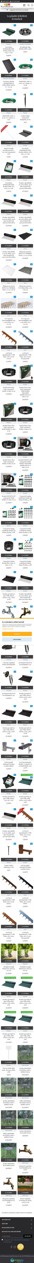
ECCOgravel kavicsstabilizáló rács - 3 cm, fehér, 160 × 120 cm (8, 321)
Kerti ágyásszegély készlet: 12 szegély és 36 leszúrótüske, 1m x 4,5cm (25, 765)
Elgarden (8, 964)
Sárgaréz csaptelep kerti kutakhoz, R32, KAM (8, 1200)
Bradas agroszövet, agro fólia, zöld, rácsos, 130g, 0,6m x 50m (25, 1036)
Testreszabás (17, 639)
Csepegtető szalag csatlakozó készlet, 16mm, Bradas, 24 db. (25, 563)
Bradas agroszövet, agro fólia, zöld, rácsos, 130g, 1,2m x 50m (25, 1002)
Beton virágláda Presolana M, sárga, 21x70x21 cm (25, 1200)
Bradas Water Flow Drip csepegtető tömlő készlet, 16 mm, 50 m (9, 428)
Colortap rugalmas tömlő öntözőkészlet (8, 663)
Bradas (9, 44)
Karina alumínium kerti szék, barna (25, 1132)
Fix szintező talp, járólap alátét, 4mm (25, 48)
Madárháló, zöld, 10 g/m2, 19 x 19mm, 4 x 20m (8, 117)
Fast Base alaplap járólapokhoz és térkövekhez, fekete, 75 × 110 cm (8, 84)
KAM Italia (25, 1163)
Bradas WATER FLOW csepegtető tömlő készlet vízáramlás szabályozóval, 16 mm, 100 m (25, 463)
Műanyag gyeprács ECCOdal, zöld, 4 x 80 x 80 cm (25, 288)
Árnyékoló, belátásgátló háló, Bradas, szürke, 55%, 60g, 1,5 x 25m (25, 151)
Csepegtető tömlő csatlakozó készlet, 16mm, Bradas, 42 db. (25, 530)
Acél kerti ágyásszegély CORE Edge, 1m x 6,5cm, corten (9, 355)
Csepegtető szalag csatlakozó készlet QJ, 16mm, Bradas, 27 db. (9, 530)
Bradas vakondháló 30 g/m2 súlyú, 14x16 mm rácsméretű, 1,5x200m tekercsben (8, 254)
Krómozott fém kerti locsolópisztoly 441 (25, 663)
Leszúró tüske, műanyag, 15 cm (9, 866)
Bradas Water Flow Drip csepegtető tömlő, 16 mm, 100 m (8, 461)
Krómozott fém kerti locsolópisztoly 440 (8, 694)
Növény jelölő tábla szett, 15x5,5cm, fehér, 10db (8, 1070)
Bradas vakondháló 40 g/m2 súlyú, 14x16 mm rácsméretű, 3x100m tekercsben (25, 185)
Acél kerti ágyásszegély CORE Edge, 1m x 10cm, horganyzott (25, 935)
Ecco (25, 249)
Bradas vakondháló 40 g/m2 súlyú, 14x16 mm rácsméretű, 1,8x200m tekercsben (25, 596)
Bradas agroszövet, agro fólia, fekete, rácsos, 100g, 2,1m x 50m (8, 730)
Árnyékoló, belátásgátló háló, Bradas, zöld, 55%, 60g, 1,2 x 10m (8, 185)
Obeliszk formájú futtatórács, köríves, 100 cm (8, 968)
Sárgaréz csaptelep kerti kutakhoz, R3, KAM (25, 1168)
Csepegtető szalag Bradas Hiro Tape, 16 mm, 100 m (8, 563)
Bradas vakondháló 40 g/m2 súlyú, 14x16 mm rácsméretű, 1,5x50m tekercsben (25, 220)
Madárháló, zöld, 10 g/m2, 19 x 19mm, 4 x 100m (25, 83)
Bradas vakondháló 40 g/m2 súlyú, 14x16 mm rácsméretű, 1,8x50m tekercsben (8, 220)
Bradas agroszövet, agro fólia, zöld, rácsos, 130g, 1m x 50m (9, 1036)
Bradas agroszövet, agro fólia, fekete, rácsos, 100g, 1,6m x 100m (8, 596)
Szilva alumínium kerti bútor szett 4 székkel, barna (25, 1102)
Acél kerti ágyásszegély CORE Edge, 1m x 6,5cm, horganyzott (25, 355)
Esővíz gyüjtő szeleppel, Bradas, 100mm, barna (25, 867)
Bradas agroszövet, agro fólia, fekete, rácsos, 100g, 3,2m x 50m (25, 696)
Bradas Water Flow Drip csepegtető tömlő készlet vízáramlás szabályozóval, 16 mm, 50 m (25, 392)
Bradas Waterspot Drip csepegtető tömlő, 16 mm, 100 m (8, 389)
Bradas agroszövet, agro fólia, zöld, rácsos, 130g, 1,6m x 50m (9, 1002)
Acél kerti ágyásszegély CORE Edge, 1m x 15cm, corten (9, 935)
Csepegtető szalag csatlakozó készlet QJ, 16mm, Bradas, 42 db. (25, 498)
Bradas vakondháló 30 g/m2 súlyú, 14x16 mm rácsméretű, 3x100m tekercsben (8, 833)
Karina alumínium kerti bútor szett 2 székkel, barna (8, 1102)
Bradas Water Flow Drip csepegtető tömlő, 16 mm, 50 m (25, 427)
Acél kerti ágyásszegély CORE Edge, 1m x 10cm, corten (25, 833)
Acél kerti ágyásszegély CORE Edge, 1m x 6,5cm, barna (9, 900)
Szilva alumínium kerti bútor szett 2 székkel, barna (8, 1135)
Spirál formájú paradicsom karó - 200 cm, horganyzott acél (8, 151)
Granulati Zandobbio (25, 44)
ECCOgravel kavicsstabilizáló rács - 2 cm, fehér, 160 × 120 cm (25, 321)
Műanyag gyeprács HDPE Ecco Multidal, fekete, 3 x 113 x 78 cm (25, 253)
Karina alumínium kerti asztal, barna (8, 1164)
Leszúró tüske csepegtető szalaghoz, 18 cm (25, 117)
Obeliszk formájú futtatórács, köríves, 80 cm (25, 968)
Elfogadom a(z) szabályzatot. (16, 1241)
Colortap (8, 660)
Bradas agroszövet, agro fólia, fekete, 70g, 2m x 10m (9, 798)
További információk (7, 628)
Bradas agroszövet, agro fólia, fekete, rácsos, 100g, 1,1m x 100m (25, 730)
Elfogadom (17, 634)
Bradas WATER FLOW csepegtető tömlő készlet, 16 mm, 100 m (9, 498)
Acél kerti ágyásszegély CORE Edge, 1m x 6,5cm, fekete (25, 900)
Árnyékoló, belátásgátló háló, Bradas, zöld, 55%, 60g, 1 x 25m (8, 49)
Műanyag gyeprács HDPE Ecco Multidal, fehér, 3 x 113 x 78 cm (8, 288)
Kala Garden (25, 1065)
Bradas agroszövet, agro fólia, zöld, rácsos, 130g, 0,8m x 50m (25, 799)
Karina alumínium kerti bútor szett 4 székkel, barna (25, 1070)
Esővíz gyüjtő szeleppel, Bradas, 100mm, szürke (8, 764)
